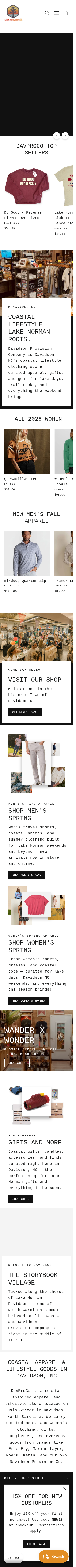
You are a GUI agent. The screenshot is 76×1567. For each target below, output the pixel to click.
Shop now (15, 127)
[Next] (65, 135)
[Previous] (56, 135)
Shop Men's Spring (26, 874)
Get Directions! (25, 712)
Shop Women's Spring (28, 1000)
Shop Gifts (16, 1063)
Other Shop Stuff (24, 1478)
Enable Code (36, 1544)
